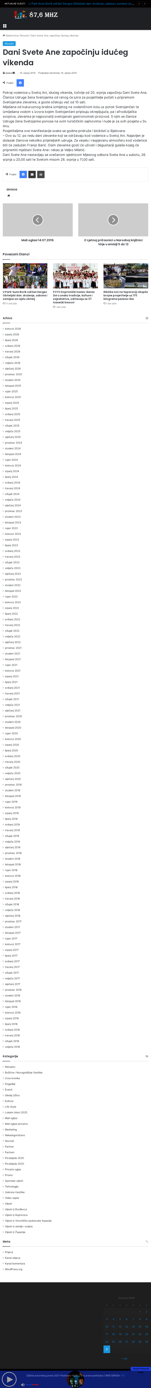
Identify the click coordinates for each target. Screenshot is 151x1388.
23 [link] (146, 1334)
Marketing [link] (11, 1129)
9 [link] (146, 1319)
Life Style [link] (10, 1106)
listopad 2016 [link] (13, 1001)
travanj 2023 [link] (12, 556)
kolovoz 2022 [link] (13, 602)
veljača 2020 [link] (12, 773)
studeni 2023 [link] (13, 516)
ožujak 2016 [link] (12, 1041)
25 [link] (113, 1341)
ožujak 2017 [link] (12, 972)
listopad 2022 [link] (13, 590)
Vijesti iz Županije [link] (15, 1232)
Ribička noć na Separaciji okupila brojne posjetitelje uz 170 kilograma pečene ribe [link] (125, 295)
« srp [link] (124, 1358)
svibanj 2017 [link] (12, 961)
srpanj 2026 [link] (12, 334)
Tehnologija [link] (11, 1186)
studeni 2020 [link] (13, 721)
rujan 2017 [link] (11, 938)
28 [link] (133, 1341)
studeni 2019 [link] (12, 790)
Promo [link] (9, 1175)
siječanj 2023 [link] (13, 573)
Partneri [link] (9, 1152)
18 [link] (113, 1334)
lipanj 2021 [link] (11, 682)
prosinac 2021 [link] (13, 647)
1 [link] (140, 1311)
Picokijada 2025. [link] (14, 1158)
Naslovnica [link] (11, 35)
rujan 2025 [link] (11, 391)
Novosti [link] (24, 35)
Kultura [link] (9, 1101)
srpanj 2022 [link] (12, 607)
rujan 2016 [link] (11, 1006)
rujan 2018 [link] (11, 870)
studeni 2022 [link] (12, 585)
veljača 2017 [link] (12, 978)
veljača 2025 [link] (12, 431)
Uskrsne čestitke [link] (15, 1192)
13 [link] (126, 1326)
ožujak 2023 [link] (12, 562)
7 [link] (133, 1319)
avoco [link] (9, 73)
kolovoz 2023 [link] (13, 533)
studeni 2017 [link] (12, 927)
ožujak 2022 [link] (12, 630)
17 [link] (107, 1334)
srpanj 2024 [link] (12, 471)
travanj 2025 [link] (12, 419)
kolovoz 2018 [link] (12, 875)
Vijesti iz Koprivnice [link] (16, 1215)
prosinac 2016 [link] (13, 989)
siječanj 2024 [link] (13, 505)
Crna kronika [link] (12, 1078)
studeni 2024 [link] (13, 448)
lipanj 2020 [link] (11, 750)
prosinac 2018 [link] (13, 853)
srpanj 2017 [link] (12, 949)
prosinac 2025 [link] (13, 374)
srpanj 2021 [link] (12, 676)
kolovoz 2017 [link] (12, 944)
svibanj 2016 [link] (12, 1029)
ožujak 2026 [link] (12, 357)
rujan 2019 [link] (11, 801)
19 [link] (120, 1334)
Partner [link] (9, 1146)
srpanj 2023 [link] (12, 539)
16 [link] (146, 1326)
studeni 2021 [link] (12, 653)
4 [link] (113, 1319)
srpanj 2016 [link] (12, 1018)
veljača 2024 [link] (12, 499)
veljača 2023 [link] (12, 568)
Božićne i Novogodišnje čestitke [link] (24, 1072)
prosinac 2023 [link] (13, 511)
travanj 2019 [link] (12, 830)
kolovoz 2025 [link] (13, 397)
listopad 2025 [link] (13, 385)
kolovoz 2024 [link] (13, 465)
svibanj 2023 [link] (12, 551)
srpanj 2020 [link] (12, 744)
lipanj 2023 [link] (11, 545)
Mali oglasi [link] (11, 1118)
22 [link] (139, 1334)
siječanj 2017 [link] (12, 984)
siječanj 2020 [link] (13, 778)
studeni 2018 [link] (12, 858)
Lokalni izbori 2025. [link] (16, 1112)
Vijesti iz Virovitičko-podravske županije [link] (28, 1220)
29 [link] (139, 1341)
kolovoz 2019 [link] (13, 807)
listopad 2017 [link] (13, 932)
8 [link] (140, 1319)
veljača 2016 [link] (12, 1046)
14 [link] (133, 1326)
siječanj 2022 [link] (13, 642)
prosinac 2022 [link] (13, 579)
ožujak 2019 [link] (12, 835)
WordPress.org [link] (13, 1269)
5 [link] (120, 1319)
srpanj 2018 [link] (12, 881)
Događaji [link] (10, 1083)
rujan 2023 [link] (11, 528)
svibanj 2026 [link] (12, 345)
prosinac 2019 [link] (13, 784)
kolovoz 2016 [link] (13, 1012)
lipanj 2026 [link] (11, 340)
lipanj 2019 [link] (11, 818)
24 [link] (106, 1341)
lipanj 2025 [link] (11, 408)
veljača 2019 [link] (12, 841)
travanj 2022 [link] (12, 625)
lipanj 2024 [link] (11, 476)
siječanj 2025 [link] (13, 437)
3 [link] (107, 1319)
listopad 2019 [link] (13, 796)
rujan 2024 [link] (11, 459)
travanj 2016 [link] (12, 1035)
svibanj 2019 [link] (12, 824)
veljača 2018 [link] (12, 910)
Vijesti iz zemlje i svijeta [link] (19, 1226)
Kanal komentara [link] (15, 1263)
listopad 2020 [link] (13, 727)
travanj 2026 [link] (12, 351)
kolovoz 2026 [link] (13, 328)
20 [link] (126, 1334)
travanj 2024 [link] (12, 488)
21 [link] (133, 1334)
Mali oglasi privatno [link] (16, 1123)
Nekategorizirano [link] (15, 1135)
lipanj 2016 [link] (11, 1024)
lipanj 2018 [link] (11, 887)
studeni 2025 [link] (12, 380)
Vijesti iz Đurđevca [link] (16, 1209)
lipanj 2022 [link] (11, 613)
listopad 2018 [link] (13, 864)
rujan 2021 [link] (11, 664)
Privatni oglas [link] (13, 1169)
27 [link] (126, 1341)
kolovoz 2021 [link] (12, 670)
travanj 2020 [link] (12, 761)
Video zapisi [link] (12, 1197)
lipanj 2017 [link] (11, 955)
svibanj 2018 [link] (12, 892)
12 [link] (120, 1326)
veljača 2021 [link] (12, 704)
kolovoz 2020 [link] (13, 739)
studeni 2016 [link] (12, 995)
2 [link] (146, 1311)
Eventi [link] (8, 1089)
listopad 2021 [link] (13, 659)
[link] (4, 25)
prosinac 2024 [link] (13, 442)
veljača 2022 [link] (12, 636)
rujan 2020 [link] (11, 733)
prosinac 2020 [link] (13, 716)
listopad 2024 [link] (13, 454)
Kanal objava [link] (12, 1257)
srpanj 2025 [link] (12, 402)
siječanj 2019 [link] (12, 847)
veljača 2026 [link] (12, 362)
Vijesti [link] (8, 1203)
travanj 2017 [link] (12, 967)
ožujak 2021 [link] (12, 699)
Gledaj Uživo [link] (12, 1095)
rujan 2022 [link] (11, 596)
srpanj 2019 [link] (12, 813)
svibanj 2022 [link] (12, 619)
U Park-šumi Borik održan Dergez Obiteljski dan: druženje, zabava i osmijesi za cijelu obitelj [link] (88, 3)
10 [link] (107, 1326)
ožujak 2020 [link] (12, 767)
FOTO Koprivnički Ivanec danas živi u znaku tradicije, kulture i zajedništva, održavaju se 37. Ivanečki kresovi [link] (74, 297)
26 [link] (120, 1341)
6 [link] (126, 1319)
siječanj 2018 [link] (12, 915)
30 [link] (146, 1341)
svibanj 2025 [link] (12, 414)
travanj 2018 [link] (12, 898)
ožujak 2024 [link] (12, 494)
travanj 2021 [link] (12, 693)
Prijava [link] (9, 1252)
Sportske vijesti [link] (14, 1180)
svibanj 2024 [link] (12, 482)
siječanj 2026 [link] (13, 368)
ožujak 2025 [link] (12, 425)
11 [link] (113, 1326)
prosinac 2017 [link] (13, 921)
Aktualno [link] (10, 1066)
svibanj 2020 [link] (12, 756)
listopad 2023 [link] (13, 522)
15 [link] (140, 1326)
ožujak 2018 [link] (12, 904)
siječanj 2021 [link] (12, 710)
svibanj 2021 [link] (12, 687)
